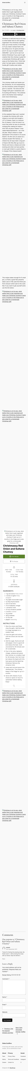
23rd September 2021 (11, 949)
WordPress (12, 1067)
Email (4, 1004)
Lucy (14, 30)
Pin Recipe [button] (15, 561)
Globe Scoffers (6, 2)
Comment (5, 979)
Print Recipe (21, 34)
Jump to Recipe (9, 34)
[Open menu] (25, 2)
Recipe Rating (6, 975)
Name (4, 997)
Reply (3, 958)
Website (4, 1012)
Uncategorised (20, 30)
